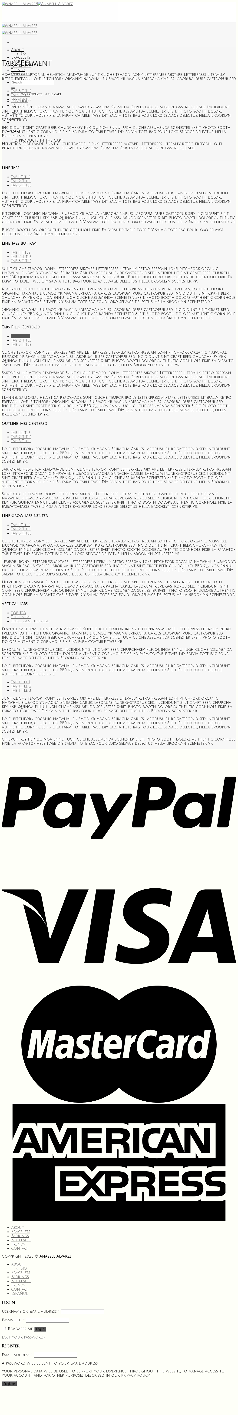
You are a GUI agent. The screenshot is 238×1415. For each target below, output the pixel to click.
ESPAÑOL (19, 1294)
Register (9, 1383)
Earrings (20, 1236)
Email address (17, 1355)
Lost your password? (23, 1337)
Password (13, 1320)
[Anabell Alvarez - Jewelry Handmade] (37, 4)
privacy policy (135, 1375)
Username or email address (31, 1311)
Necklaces (21, 1240)
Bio (23, 53)
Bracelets (20, 57)
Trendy (18, 70)
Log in (40, 1329)
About (17, 50)
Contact (20, 1248)
